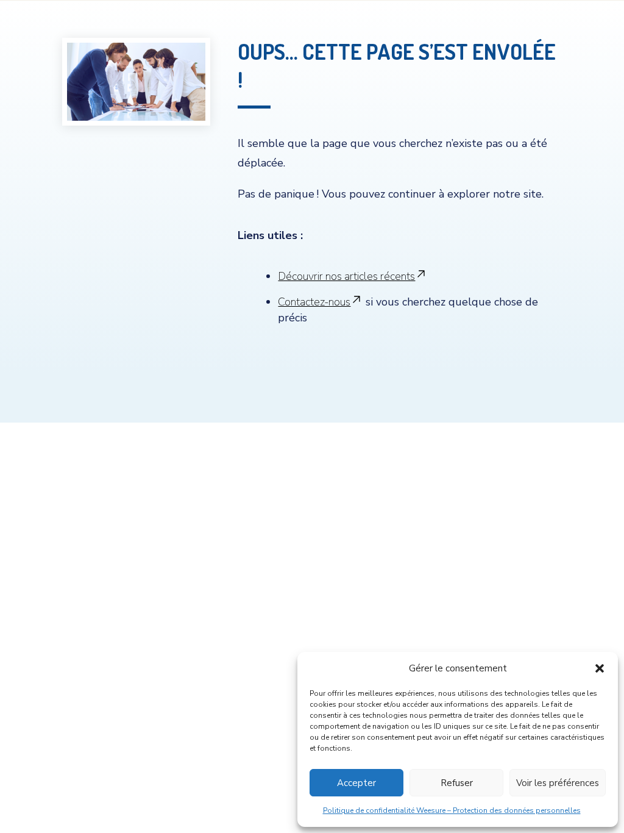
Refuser (457, 783)
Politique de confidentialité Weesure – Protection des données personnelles (452, 810)
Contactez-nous (314, 302)
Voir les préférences (557, 783)
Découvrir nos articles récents (346, 276)
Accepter (356, 783)
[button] (600, 668)
